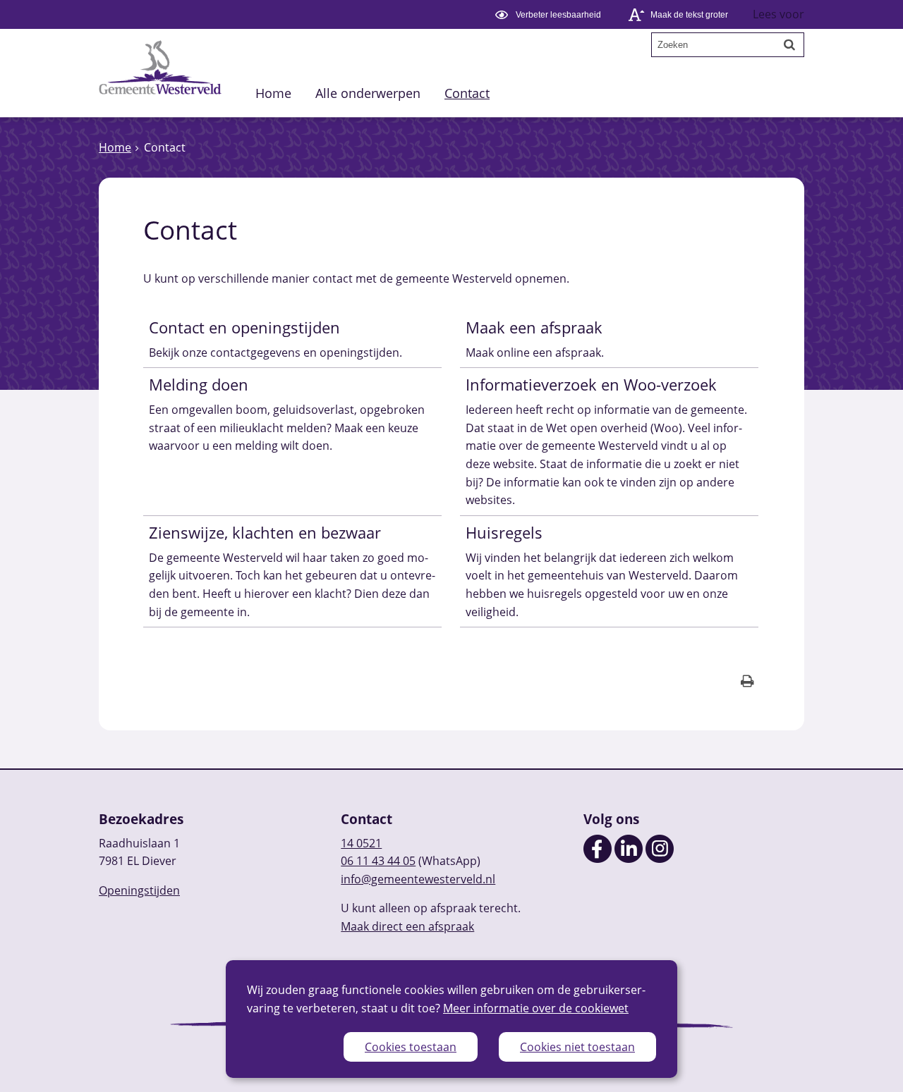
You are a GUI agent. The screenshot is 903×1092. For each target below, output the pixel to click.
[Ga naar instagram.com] (660, 858)
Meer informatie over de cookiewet (536, 1008)
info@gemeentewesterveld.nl (418, 879)
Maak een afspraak (534, 327)
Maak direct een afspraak (407, 926)
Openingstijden (139, 890)
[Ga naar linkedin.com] (628, 858)
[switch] (550, 14)
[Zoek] (789, 44)
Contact (467, 93)
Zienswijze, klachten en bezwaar (265, 533)
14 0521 (361, 843)
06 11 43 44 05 (378, 861)
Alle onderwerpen (367, 93)
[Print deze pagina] (747, 683)
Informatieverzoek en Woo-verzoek (591, 384)
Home (273, 93)
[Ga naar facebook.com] (597, 858)
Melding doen (198, 384)
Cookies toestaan (410, 1047)
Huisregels (504, 533)
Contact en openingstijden (244, 327)
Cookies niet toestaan (577, 1047)
